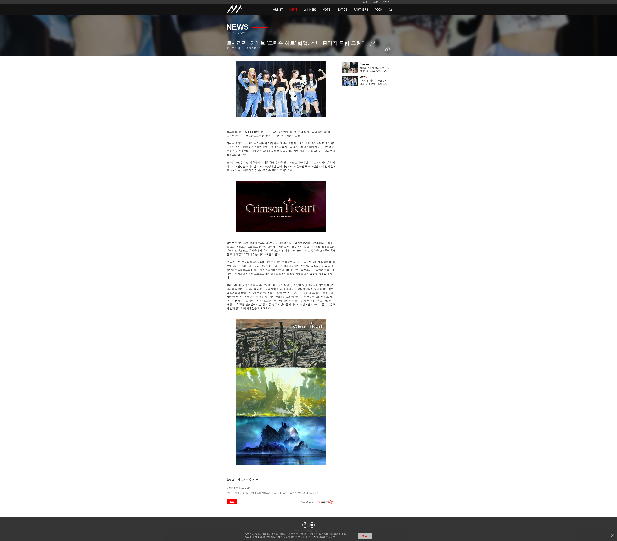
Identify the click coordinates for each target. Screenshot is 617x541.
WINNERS (310, 9)
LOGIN (375, 2)
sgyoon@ (245, 488)
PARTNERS (361, 9)
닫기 (612, 535)
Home (230, 33)
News (241, 33)
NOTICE (342, 9)
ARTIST (278, 9)
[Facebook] (305, 525)
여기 (313, 537)
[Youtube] (312, 525)
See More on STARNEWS (318, 501)
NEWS (293, 9)
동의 (364, 535)
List (232, 501)
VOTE (326, 9)
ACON (378, 9)
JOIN (365, 2)
